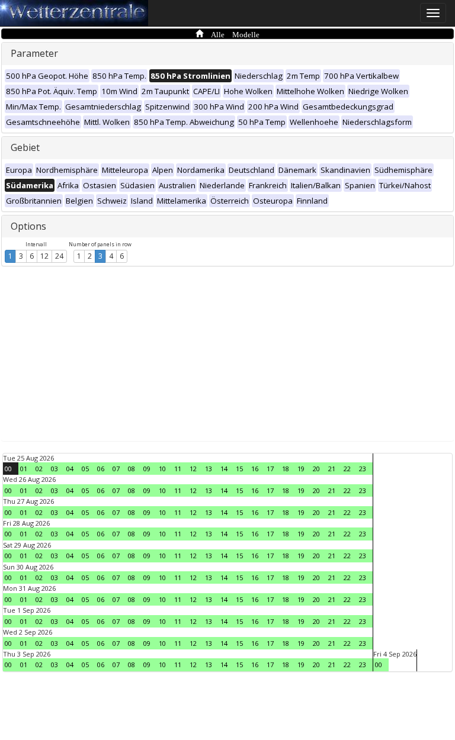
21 (331, 468)
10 (162, 468)
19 (301, 468)
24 (59, 256)
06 (100, 468)
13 (208, 468)
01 (23, 468)
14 (224, 468)
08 (131, 468)
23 (362, 468)
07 (116, 468)
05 (85, 468)
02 (39, 468)
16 (254, 468)
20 (316, 468)
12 (44, 256)
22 (347, 468)
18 (285, 468)
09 (146, 468)
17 (270, 468)
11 (177, 468)
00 (8, 468)
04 (69, 468)
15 (239, 468)
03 (54, 468)
